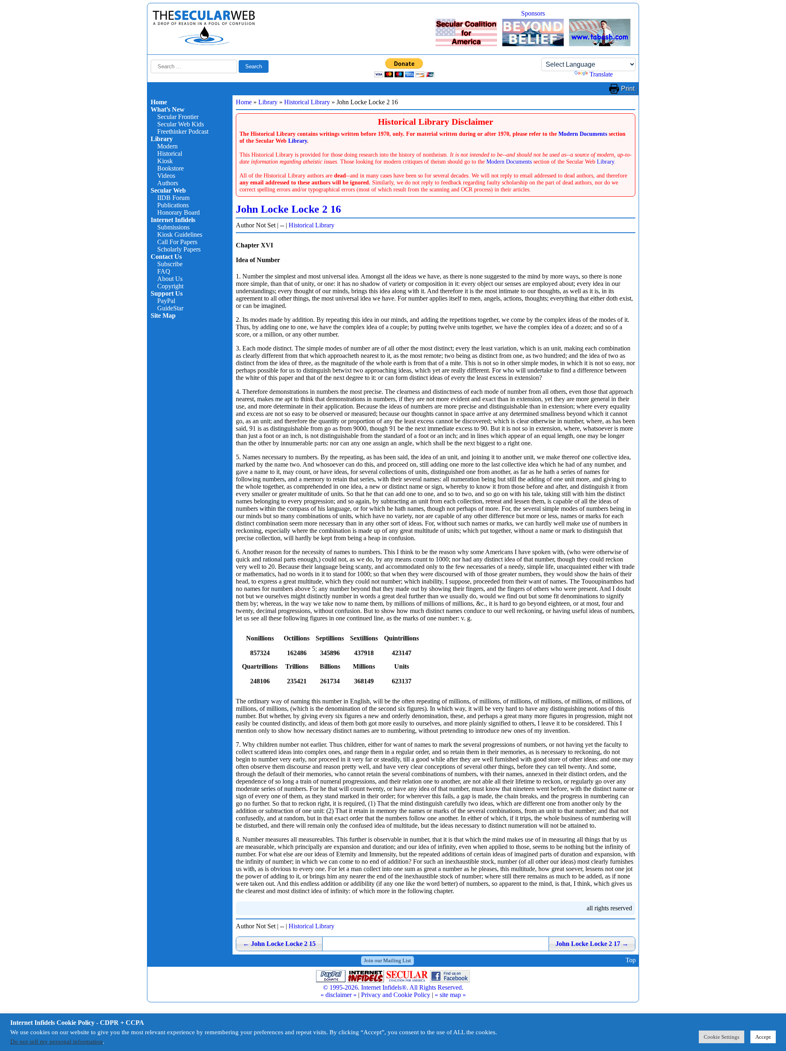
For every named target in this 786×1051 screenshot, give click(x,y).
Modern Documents (582, 133)
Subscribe (170, 264)
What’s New (168, 109)
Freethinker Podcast (182, 131)
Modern (167, 146)
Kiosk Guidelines (179, 234)
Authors (167, 183)
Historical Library (307, 102)
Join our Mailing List (387, 960)
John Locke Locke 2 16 (288, 209)
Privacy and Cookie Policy (395, 994)
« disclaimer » (339, 994)
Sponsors (533, 13)
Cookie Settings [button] (721, 1037)
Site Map (163, 315)
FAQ (163, 271)
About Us (170, 278)
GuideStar (170, 308)
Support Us (167, 293)
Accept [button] (763, 1037)
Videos (166, 175)
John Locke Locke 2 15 (279, 943)
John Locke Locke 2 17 (592, 943)
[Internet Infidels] (204, 43)
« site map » (450, 994)
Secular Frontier (178, 116)
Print (628, 88)
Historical (169, 153)
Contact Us (166, 256)
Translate (601, 74)
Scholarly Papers (179, 249)
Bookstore (170, 168)
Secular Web (168, 190)
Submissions (173, 227)
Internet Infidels (173, 219)
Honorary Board (178, 212)
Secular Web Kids (180, 124)
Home (159, 102)
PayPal (166, 300)
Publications (173, 205)
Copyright (170, 286)
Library (162, 138)
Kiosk (165, 160)
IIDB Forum (173, 197)
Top (631, 960)
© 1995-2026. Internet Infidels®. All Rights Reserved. (393, 987)
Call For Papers (177, 241)
